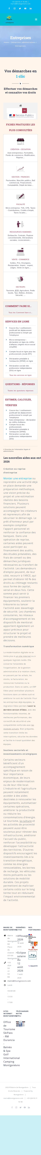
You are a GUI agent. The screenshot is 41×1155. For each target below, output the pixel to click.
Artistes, (29, 293)
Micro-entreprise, (13, 208)
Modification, (29, 155)
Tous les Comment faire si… (21, 312)
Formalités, (28, 153)
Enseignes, (26, 263)
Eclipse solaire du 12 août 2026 (20, 961)
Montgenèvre (19, 1095)
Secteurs (20, 287)
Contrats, (22, 235)
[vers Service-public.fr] (21, 116)
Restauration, (14, 265)
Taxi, (16, 293)
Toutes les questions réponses (20, 391)
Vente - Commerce (20, 259)
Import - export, (26, 265)
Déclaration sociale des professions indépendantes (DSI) (20, 436)
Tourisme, (10, 290)
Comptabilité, (13, 185)
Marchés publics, (24, 180)
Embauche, (13, 235)
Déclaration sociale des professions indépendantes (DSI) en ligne (20, 368)
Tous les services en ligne (20, 375)
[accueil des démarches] (20, 105)
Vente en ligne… (24, 268)
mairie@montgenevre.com (20, 4)
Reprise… (20, 157)
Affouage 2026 (20, 937)
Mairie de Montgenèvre (19, 1087)
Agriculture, (25, 290)
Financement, (26, 183)
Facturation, (11, 180)
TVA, (23, 208)
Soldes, (13, 263)
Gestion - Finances (20, 177)
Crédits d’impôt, (27, 210)
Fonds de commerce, (15, 155)
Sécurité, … (20, 295)
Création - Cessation (20, 149)
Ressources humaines (20, 232)
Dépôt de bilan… (26, 185)
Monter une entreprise (17, 478)
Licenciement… (24, 240)
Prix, (19, 263)
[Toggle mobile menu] (36, 19)
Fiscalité (20, 204)
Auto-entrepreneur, (16, 153)
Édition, (22, 293)
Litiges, (13, 268)
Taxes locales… (20, 213)
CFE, (28, 208)
